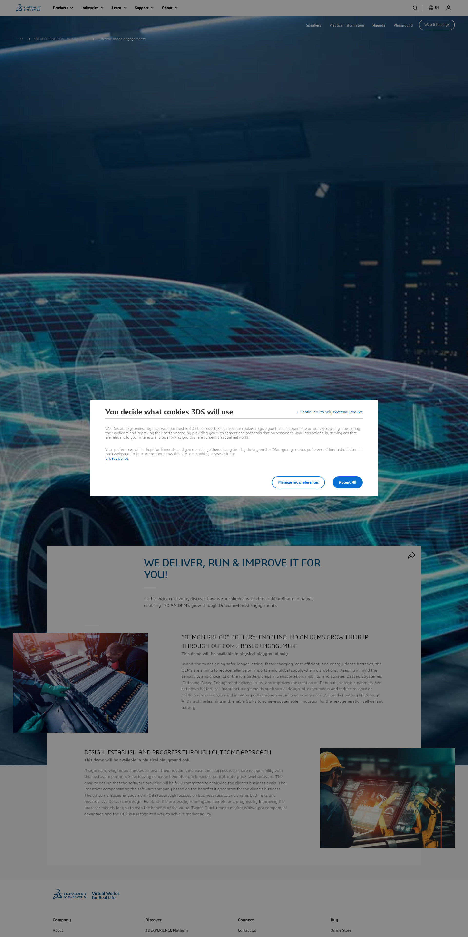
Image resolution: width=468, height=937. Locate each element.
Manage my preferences (298, 482)
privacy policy (116, 458)
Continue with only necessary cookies (331, 412)
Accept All (347, 482)
